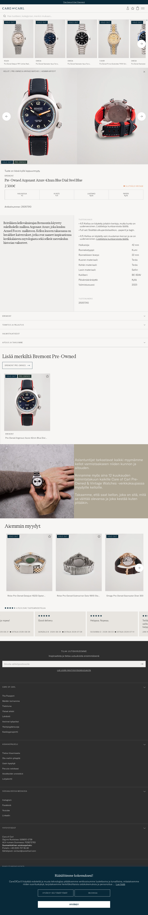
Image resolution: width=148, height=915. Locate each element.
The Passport (8, 696)
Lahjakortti (7, 779)
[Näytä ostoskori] (137, 8)
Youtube (6, 810)
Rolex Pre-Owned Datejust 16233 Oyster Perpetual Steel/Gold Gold (26, 595)
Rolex (6, 61)
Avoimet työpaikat (10, 721)
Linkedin (6, 815)
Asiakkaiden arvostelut (12, 773)
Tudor (102, 61)
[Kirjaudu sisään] (128, 8)
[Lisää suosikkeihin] (47, 377)
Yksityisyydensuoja (10, 726)
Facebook (6, 805)
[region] (74, 623)
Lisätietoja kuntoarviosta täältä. (112, 226)
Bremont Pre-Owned (15, 365)
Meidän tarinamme (11, 701)
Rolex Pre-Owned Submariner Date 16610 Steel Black (78, 595)
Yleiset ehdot (8, 711)
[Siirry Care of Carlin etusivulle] (13, 8)
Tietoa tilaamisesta (11, 753)
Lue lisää (120, 884)
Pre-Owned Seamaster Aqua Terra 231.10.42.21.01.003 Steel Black (78, 64)
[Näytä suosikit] (132, 8)
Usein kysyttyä (8, 763)
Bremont (9, 176)
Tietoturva (7, 706)
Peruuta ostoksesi (10, 768)
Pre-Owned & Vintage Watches (25, 71)
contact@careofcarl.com (25, 851)
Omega (38, 61)
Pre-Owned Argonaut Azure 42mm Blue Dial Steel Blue (25, 438)
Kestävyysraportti (10, 732)
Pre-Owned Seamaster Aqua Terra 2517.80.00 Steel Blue (47, 64)
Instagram (7, 800)
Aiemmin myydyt (48, 71)
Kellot (6, 71)
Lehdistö (6, 716)
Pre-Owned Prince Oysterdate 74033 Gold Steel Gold (113, 64)
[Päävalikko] (143, 8)
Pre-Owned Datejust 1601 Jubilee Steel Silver (16, 64)
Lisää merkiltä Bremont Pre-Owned (39, 356)
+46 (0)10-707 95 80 (19, 848)
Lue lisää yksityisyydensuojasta (74, 670)
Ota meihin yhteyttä (11, 758)
